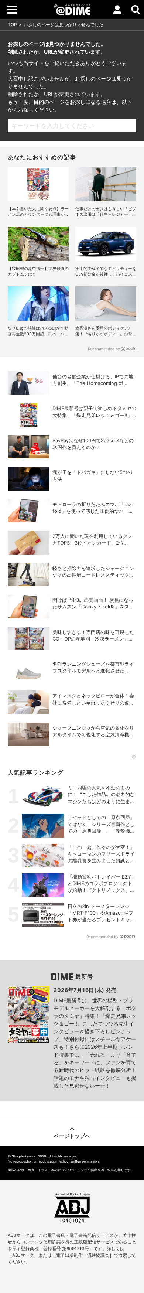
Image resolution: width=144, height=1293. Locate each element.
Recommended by (104, 349)
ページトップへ (72, 1136)
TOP (12, 24)
